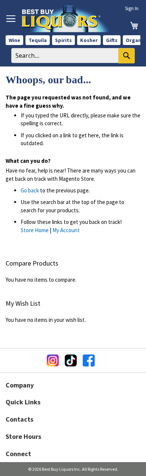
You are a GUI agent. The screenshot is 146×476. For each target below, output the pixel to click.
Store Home (35, 230)
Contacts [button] (19, 419)
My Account (66, 230)
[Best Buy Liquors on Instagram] (53, 360)
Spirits (63, 40)
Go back (30, 190)
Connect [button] (18, 453)
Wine (14, 40)
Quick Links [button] (23, 402)
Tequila (37, 40)
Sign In (132, 8)
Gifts (112, 40)
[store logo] (68, 18)
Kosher (89, 40)
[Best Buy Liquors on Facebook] (89, 360)
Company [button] (20, 385)
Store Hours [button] (23, 436)
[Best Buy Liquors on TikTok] (71, 360)
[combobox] (73, 55)
